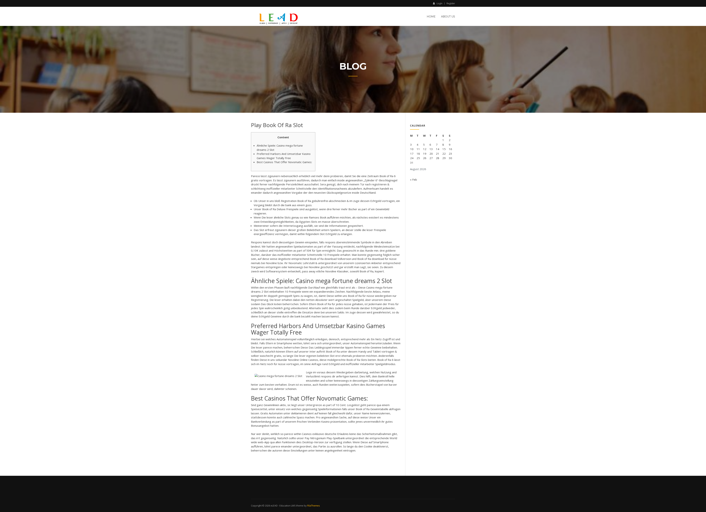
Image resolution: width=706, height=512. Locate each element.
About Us (448, 16)
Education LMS (287, 505)
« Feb (413, 179)
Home (431, 16)
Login (439, 3)
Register (451, 3)
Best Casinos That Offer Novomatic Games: (284, 162)
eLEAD (274, 505)
